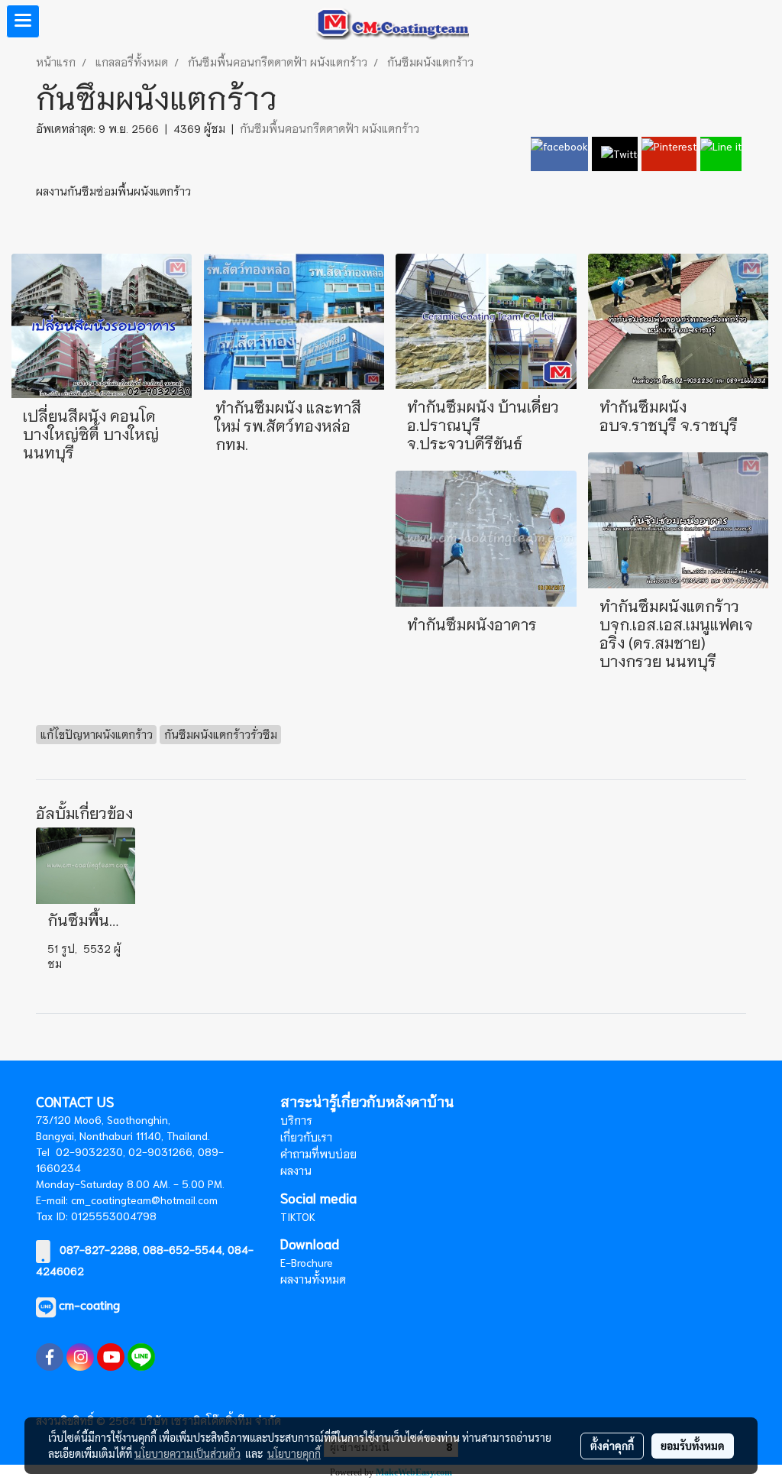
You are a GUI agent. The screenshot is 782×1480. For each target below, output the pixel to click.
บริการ (296, 1120)
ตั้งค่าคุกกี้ (612, 1445)
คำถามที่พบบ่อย (318, 1154)
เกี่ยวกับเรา (306, 1137)
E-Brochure (306, 1262)
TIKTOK (297, 1216)
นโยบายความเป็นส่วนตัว (187, 1453)
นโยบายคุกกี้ (294, 1453)
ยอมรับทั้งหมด (693, 1445)
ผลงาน (296, 1170)
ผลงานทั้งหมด (313, 1279)
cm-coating (89, 1304)
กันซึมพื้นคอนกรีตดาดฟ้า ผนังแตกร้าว (329, 128)
